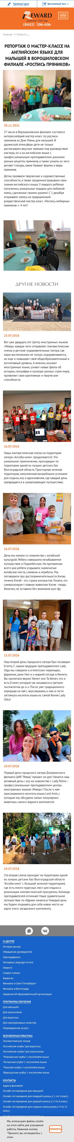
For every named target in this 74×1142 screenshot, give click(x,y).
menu (65, 17)
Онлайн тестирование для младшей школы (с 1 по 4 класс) (35, 1096)
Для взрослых (11, 1017)
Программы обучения (17, 1001)
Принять (55, 1129)
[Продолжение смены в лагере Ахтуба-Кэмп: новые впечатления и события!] (37, 415)
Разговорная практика (18, 1036)
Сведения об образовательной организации (27, 994)
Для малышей (11, 1007)
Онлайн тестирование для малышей (23, 1091)
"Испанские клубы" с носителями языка (25, 1062)
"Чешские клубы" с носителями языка (24, 1067)
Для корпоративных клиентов (19, 1022)
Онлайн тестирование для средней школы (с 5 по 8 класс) (35, 1101)
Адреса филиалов (13, 1085)
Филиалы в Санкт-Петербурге (19, 983)
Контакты (9, 1080)
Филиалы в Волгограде (16, 988)
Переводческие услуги (15, 1028)
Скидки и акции (11, 973)
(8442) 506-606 (37, 25)
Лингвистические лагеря (16, 1041)
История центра (12, 946)
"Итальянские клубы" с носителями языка (26, 1057)
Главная (7, 34)
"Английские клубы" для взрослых (22, 1046)
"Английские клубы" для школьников (23, 1051)
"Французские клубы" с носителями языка (26, 1072)
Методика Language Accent (18, 962)
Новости (22, 34)
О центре (8, 941)
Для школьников (12, 1012)
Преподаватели (11, 957)
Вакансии (8, 978)
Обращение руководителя (17, 952)
